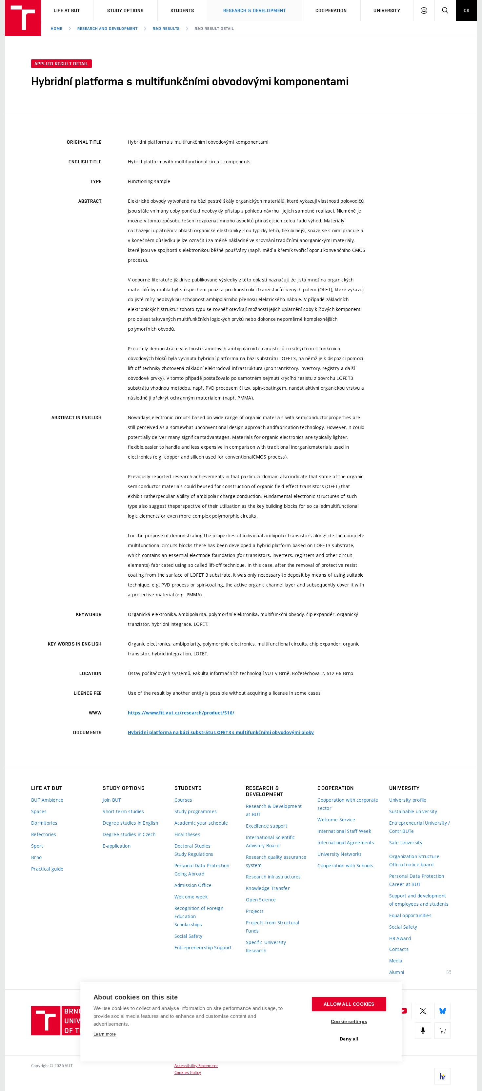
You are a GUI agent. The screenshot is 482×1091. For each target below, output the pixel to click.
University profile (408, 800)
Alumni (396, 972)
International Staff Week (344, 831)
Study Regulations (193, 854)
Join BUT (112, 800)
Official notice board (411, 864)
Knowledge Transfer (268, 888)
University (386, 10)
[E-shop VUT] (442, 1030)
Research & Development (254, 10)
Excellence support (266, 826)
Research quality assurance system (276, 861)
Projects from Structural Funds (272, 926)
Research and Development (107, 28)
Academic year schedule (201, 823)
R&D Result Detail (214, 28)
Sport (37, 846)
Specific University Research (266, 946)
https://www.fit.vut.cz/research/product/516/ (181, 713)
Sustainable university (413, 811)
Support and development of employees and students (419, 900)
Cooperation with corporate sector (347, 804)
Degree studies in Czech (129, 834)
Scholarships (188, 924)
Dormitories (44, 823)
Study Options (125, 10)
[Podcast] (423, 1030)
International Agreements (345, 842)
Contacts (399, 949)
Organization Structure (414, 856)
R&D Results (166, 28)
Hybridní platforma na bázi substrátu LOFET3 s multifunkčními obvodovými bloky (221, 732)
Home (56, 28)
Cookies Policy (187, 1072)
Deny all (349, 1039)
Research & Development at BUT (274, 810)
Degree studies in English (130, 823)
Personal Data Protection (202, 865)
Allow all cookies (349, 1004)
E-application (117, 846)
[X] (423, 1011)
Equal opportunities (410, 915)
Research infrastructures (273, 877)
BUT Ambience (47, 800)
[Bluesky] (442, 1011)
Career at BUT (405, 884)
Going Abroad (189, 874)
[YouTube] (403, 1011)
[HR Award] (442, 1076)
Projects (255, 911)
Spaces (39, 811)
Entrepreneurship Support (203, 947)
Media (395, 960)
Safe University (405, 842)
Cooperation (331, 10)
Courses (183, 800)
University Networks (339, 854)
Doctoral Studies (192, 846)
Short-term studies (123, 811)
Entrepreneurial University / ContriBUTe (419, 827)
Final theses (187, 834)
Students (182, 10)
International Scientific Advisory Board (270, 841)
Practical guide (47, 869)
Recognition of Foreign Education (198, 912)
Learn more (104, 1034)
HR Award (400, 938)
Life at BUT (67, 10)
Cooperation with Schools (345, 865)
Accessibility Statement (196, 1065)
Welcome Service (336, 819)
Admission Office (192, 885)
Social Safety (188, 936)
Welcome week (191, 897)
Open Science (261, 899)
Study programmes (195, 811)
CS (467, 10)
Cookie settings (349, 1021)
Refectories (43, 834)
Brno (36, 857)
